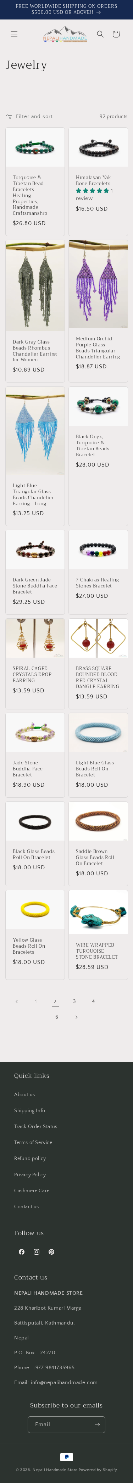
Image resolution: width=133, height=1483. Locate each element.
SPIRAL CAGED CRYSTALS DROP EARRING (32, 675)
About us (24, 1095)
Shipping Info (29, 1111)
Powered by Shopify (98, 1470)
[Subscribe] (97, 1424)
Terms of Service (33, 1142)
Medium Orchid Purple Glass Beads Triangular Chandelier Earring (98, 348)
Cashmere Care (32, 1191)
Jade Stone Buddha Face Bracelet (28, 769)
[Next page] (76, 1017)
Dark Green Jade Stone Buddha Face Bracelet (35, 586)
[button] (14, 34)
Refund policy (30, 1158)
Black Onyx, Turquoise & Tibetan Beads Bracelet (93, 446)
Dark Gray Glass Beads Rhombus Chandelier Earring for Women (35, 351)
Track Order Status (35, 1127)
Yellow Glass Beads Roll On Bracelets (29, 946)
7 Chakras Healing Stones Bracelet (97, 583)
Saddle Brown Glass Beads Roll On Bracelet (95, 857)
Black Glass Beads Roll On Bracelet (34, 855)
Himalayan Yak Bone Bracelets (93, 181)
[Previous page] (17, 1001)
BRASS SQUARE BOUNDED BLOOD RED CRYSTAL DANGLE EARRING (97, 678)
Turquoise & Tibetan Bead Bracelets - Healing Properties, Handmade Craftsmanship (30, 196)
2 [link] (55, 1002)
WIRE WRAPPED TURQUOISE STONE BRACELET (97, 951)
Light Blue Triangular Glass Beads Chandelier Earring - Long (33, 495)
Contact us (26, 1207)
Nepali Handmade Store (55, 1470)
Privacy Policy (30, 1175)
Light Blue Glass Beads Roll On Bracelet (95, 769)
